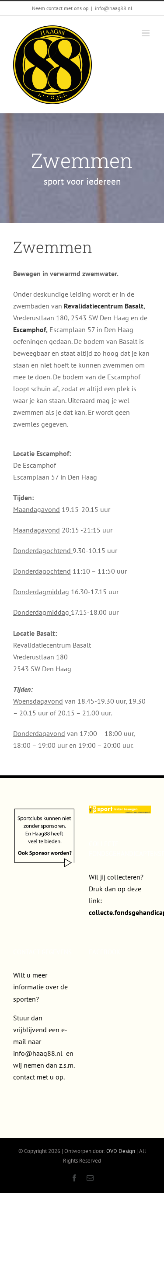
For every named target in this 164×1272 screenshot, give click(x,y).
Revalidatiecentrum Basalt (103, 305)
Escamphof (29, 329)
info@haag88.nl (114, 8)
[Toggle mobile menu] (146, 33)
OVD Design (120, 1151)
